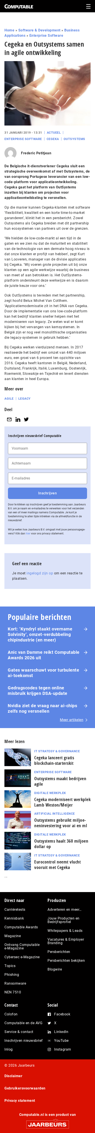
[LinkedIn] (18, 419)
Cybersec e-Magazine (22, 957)
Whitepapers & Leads (65, 931)
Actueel (54, 132)
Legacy (24, 398)
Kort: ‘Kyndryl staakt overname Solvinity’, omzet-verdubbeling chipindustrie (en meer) (40, 634)
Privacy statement (19, 1100)
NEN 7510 (12, 992)
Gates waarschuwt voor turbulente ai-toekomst (43, 672)
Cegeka (53, 139)
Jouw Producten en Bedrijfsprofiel (64, 920)
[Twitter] (26, 419)
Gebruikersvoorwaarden (25, 1088)
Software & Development (39, 30)
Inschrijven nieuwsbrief (23, 1040)
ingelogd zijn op (40, 573)
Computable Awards (21, 927)
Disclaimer (13, 1076)
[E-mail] (9, 419)
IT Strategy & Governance (57, 751)
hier (28, 533)
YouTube (61, 1040)
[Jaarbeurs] (47, 1123)
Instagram (62, 1049)
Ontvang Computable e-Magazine (22, 946)
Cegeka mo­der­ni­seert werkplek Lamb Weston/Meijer (62, 802)
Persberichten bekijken (66, 960)
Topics (9, 966)
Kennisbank (14, 918)
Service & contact (18, 1032)
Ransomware (15, 983)
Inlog (8, 1049)
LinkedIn (61, 1032)
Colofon (11, 1014)
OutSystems (74, 139)
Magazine (12, 936)
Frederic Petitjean (36, 153)
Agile (9, 398)
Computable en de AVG (23, 1023)
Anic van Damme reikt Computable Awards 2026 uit (44, 655)
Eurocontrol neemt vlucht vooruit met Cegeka (57, 864)
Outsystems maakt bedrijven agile (60, 781)
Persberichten (59, 952)
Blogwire (55, 969)
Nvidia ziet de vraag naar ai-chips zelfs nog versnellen (42, 708)
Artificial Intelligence (54, 813)
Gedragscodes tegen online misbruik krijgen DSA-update (37, 690)
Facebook (62, 1014)
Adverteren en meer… (65, 909)
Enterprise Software (46, 35)
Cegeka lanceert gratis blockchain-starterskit (54, 760)
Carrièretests (14, 909)
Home (9, 30)
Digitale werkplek (50, 793)
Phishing (11, 975)
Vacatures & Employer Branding (66, 941)
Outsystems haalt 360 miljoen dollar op (61, 843)
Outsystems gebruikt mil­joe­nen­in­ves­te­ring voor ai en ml (60, 823)
